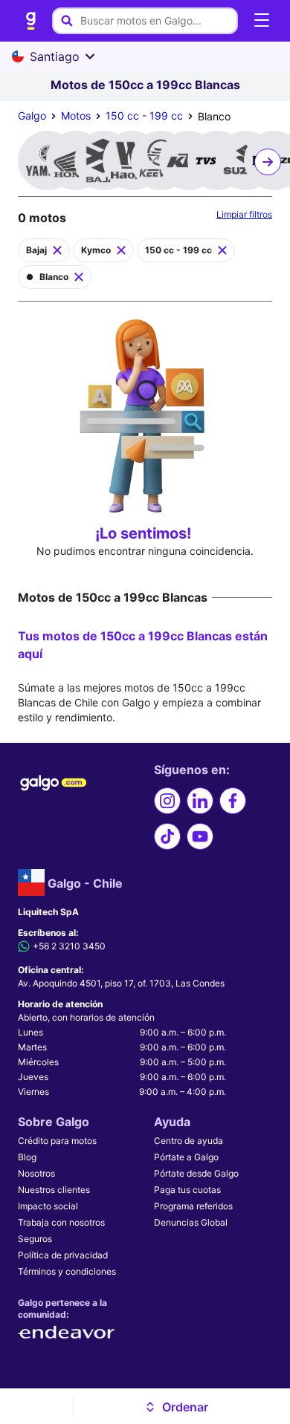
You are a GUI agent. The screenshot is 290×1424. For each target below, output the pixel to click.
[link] (31, 21)
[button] (176, 1407)
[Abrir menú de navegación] (261, 20)
